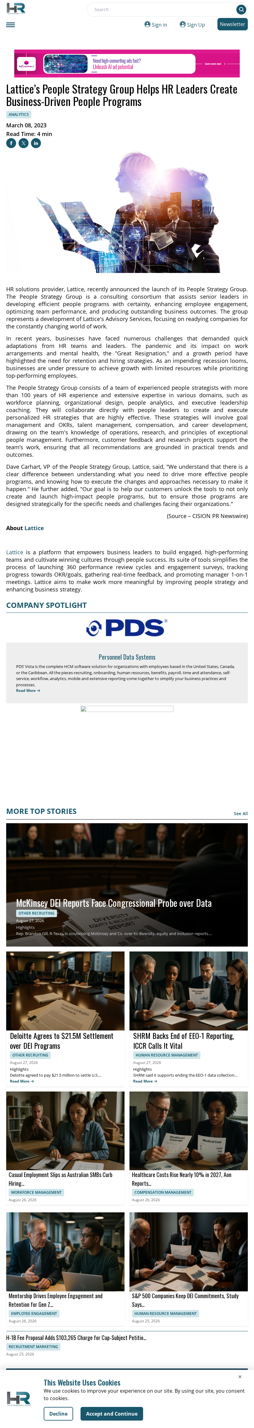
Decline (58, 1413)
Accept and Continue (112, 1413)
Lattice (34, 528)
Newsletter (232, 24)
